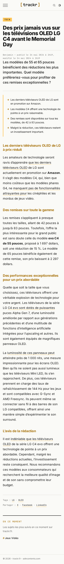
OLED (20, 500)
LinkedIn (41, 505)
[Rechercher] (54, 5)
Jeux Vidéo (11, 538)
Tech (7, 19)
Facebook (27, 505)
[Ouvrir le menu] (5, 5)
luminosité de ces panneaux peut (31, 353)
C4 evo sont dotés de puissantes (31, 308)
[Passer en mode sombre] (59, 5)
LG (13, 500)
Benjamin (8, 55)
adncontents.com (31, 558)
